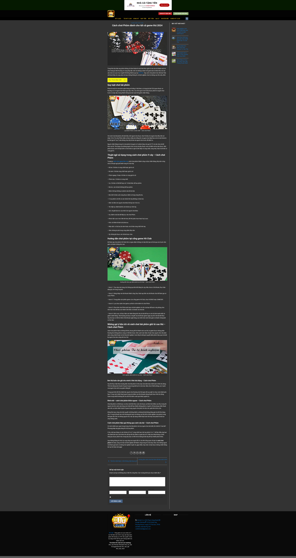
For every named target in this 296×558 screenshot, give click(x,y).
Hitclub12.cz (141, 520)
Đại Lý (157, 18)
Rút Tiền (151, 18)
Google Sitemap (140, 522)
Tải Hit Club (128, 18)
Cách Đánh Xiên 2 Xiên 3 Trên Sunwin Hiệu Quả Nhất (182, 54)
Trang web (151, 489)
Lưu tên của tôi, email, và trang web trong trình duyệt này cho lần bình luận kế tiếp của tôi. (137, 497)
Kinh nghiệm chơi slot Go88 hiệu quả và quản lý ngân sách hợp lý (182, 31)
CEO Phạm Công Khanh (151, 520)
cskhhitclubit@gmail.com (143, 529)
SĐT (149, 526)
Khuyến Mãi (165, 18)
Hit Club (118, 18)
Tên (111, 489)
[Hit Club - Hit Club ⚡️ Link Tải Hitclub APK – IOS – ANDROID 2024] (111, 13)
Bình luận (112, 475)
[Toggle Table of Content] (124, 80)
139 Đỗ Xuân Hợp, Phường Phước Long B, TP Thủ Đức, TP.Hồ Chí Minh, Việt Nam (147, 524)
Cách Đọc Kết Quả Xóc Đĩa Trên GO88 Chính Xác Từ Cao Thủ (182, 40)
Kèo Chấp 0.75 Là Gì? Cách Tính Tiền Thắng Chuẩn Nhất (182, 61)
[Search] (187, 18)
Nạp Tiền (143, 18)
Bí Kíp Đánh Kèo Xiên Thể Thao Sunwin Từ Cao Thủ (182, 47)
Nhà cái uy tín (164, 5)
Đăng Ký (136, 18)
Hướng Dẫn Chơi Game (137, 23)
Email (131, 489)
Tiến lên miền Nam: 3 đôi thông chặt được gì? (123, 461)
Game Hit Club (175, 18)
